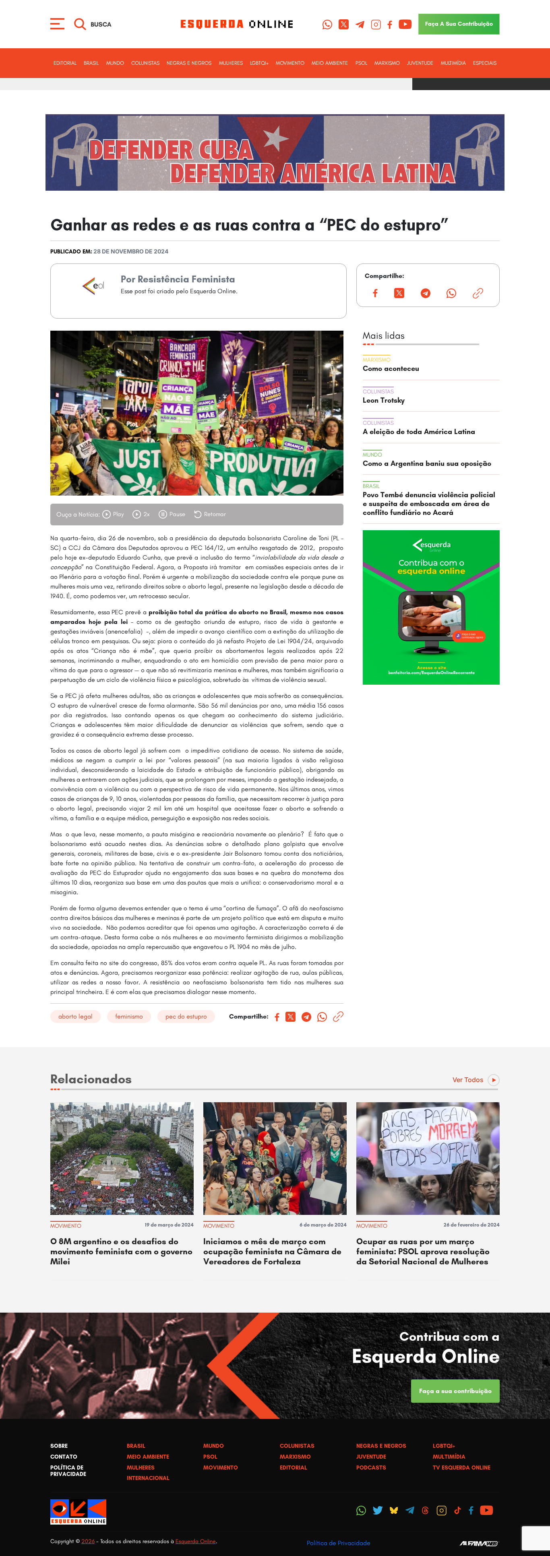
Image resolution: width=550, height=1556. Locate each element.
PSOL (361, 63)
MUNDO (115, 63)
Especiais (484, 63)
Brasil (91, 63)
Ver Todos (468, 1080)
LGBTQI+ (259, 63)
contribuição (459, 23)
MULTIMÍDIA (453, 63)
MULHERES (231, 63)
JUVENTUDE (420, 63)
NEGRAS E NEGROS (189, 63)
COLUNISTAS (145, 63)
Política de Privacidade (338, 1543)
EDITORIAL (65, 63)
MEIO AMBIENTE (330, 63)
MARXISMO (387, 63)
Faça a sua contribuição (455, 1391)
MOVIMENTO (290, 63)
